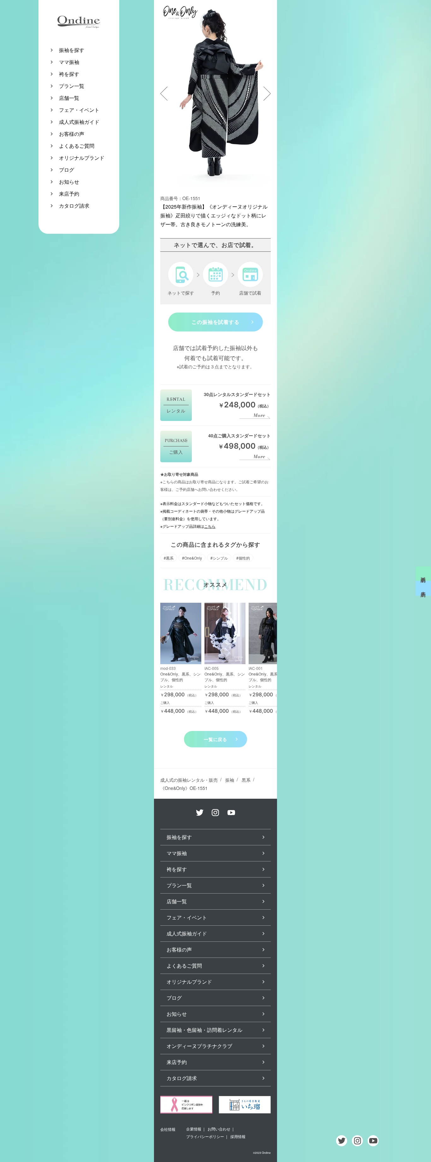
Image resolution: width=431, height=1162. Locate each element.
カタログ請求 (74, 205)
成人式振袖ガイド (79, 121)
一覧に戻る (215, 739)
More (259, 415)
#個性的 (243, 558)
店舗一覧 (69, 97)
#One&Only (192, 558)
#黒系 (169, 558)
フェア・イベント (79, 109)
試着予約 (423, 574)
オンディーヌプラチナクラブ (199, 1046)
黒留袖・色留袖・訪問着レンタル (204, 1029)
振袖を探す (71, 50)
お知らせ (69, 181)
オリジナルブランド (81, 157)
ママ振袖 (69, 62)
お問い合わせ (219, 1128)
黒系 (246, 780)
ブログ (66, 169)
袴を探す (69, 74)
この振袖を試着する (215, 321)
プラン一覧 (71, 85)
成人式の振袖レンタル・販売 (189, 780)
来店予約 (69, 193)
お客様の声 (71, 133)
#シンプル (219, 558)
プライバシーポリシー (205, 1136)
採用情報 (237, 1136)
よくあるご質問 (76, 145)
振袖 (229, 780)
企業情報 (193, 1128)
